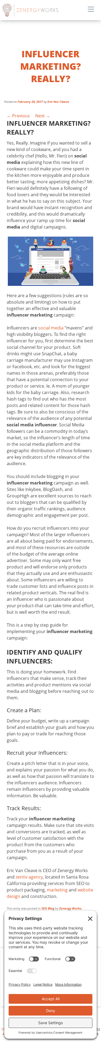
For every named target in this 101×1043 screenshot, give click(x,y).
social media (51, 328)
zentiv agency (29, 877)
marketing (57, 890)
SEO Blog (47, 908)
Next (42, 116)
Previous (18, 116)
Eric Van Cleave (58, 102)
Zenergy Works (42, 10)
